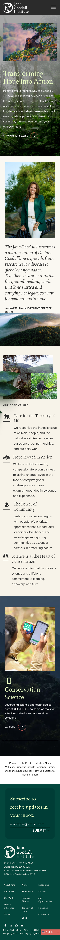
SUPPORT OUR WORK (15, 136)
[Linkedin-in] (11, 925)
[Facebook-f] (5, 925)
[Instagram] (16, 925)
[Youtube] (22, 925)
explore (10, 726)
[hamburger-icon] (53, 8)
